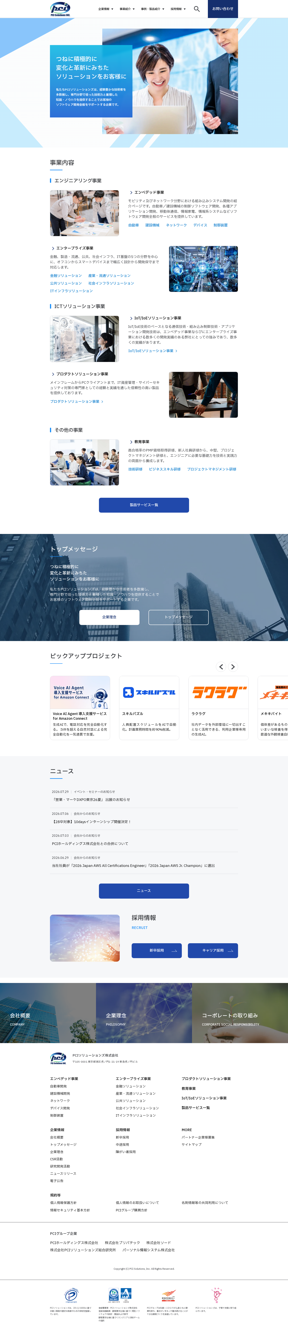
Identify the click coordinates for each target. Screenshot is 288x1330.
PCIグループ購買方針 (132, 1210)
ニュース (144, 891)
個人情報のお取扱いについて (137, 1202)
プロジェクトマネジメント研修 (211, 469)
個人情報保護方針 (63, 1202)
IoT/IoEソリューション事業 (204, 1098)
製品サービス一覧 (144, 505)
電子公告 (56, 1181)
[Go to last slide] (221, 667)
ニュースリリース (63, 1173)
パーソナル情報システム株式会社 (148, 1250)
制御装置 (221, 225)
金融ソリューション (66, 276)
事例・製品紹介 (150, 9)
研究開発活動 (60, 1166)
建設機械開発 (60, 1093)
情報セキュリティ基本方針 (70, 1210)
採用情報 (176, 9)
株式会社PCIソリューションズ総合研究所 (83, 1250)
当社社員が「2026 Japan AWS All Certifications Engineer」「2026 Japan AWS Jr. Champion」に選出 (133, 865)
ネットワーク (176, 225)
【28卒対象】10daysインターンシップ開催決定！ (91, 822)
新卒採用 (157, 950)
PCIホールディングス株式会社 (74, 1243)
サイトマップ (192, 1144)
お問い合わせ (223, 9)
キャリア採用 (213, 950)
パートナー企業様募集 (198, 1137)
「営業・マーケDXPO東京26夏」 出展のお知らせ (91, 800)
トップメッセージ (179, 617)
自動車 (133, 225)
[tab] (229, 123)
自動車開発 (58, 1086)
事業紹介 (125, 9)
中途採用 (122, 1144)
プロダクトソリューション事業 (206, 1079)
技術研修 (135, 469)
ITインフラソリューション (71, 291)
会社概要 (56, 1137)
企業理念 (109, 617)
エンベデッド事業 (64, 1079)
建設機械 (152, 225)
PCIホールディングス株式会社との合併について (90, 844)
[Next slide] (233, 667)
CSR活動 (56, 1159)
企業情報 (103, 9)
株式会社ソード (158, 1243)
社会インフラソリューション (111, 283)
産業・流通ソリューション (109, 276)
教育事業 (189, 1088)
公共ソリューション (66, 283)
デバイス (200, 225)
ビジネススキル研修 (165, 469)
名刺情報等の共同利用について (205, 1202)
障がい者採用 (126, 1152)
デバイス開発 (60, 1108)
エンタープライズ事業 (133, 1079)
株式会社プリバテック (122, 1243)
